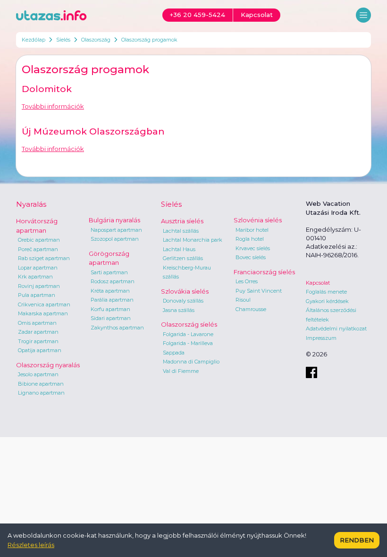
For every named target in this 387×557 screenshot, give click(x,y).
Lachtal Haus (179, 249)
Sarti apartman (109, 272)
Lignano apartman (41, 392)
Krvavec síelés (253, 248)
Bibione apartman (41, 383)
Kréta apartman (110, 290)
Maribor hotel (252, 230)
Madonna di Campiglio (191, 361)
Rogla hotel (250, 239)
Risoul (243, 299)
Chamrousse (251, 309)
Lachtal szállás (181, 231)
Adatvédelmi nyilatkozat (336, 328)
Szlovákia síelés (185, 291)
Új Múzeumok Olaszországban (93, 131)
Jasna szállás (178, 310)
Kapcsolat (318, 282)
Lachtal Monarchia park (192, 239)
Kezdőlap (33, 39)
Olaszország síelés (189, 324)
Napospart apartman (116, 230)
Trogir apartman (38, 341)
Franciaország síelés (264, 272)
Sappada (174, 352)
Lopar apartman (38, 267)
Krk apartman (35, 276)
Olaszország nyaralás (48, 365)
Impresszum (321, 338)
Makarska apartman (43, 313)
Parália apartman (112, 299)
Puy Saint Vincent (259, 290)
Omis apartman (37, 323)
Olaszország (95, 39)
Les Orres (247, 281)
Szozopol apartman (115, 239)
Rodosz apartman (113, 281)
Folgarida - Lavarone (188, 334)
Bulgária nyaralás (114, 220)
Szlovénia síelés (258, 220)
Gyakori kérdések (327, 301)
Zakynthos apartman (117, 327)
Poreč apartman (38, 249)
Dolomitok (47, 89)
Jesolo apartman (38, 374)
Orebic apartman (39, 239)
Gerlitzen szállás (183, 258)
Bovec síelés (251, 257)
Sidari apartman (111, 318)
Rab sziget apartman (44, 258)
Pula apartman (36, 295)
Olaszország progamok (149, 39)
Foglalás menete (326, 291)
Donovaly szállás (183, 300)
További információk (53, 106)
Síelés (63, 39)
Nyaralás (31, 204)
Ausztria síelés (182, 221)
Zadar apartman (38, 332)
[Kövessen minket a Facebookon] (311, 372)
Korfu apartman (110, 309)
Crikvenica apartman (44, 304)
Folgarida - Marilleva (188, 343)
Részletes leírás (31, 545)
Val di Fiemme (181, 371)
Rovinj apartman (39, 286)
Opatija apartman (39, 350)
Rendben (357, 540)
